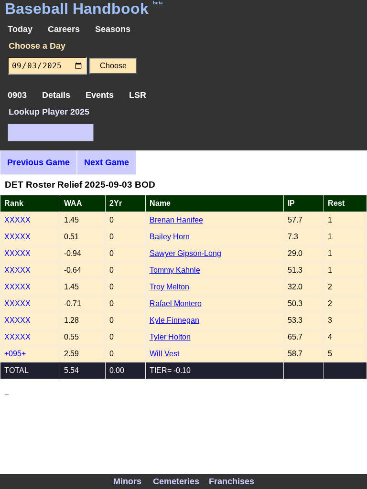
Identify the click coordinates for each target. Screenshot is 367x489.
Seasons (112, 29)
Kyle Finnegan (174, 320)
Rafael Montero (176, 303)
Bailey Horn (170, 237)
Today (20, 29)
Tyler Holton (170, 337)
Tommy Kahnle (175, 270)
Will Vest (164, 354)
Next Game (106, 162)
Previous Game (38, 162)
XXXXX (17, 220)
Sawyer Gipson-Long (185, 253)
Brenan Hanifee (176, 220)
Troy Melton (169, 287)
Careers (64, 29)
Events (100, 95)
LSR (137, 95)
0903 (17, 95)
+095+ (15, 354)
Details (56, 95)
